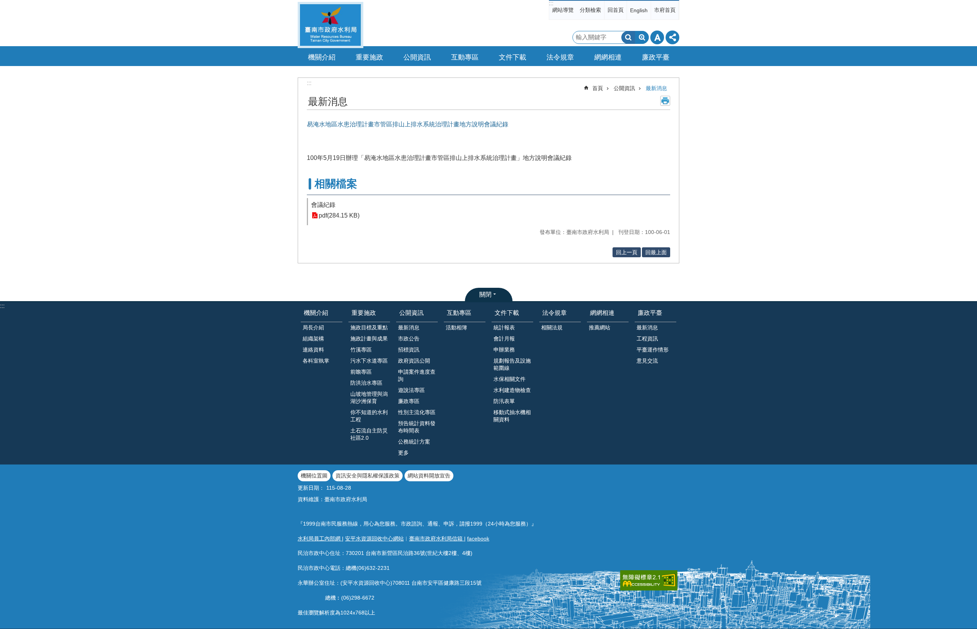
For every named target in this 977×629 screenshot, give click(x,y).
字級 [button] (657, 37)
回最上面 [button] (656, 252)
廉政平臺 (650, 313)
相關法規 (552, 327)
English (639, 10)
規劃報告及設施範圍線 (512, 364)
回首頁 (616, 10)
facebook (478, 538)
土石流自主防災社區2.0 (369, 434)
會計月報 (504, 338)
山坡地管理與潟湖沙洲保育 (369, 397)
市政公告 (408, 338)
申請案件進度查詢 (416, 375)
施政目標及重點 (369, 327)
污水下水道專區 (369, 361)
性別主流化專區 (416, 412)
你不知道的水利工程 (369, 416)
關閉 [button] (485, 294)
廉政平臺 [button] (655, 57)
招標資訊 (408, 350)
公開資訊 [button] (417, 57)
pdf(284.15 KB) (339, 215)
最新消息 (656, 88)
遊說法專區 (411, 390)
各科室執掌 (316, 361)
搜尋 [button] (628, 37)
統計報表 (504, 327)
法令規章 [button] (560, 57)
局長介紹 (313, 327)
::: (551, 3)
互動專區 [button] (465, 57)
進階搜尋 (642, 37)
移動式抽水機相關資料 (512, 416)
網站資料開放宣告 (429, 476)
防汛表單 (504, 401)
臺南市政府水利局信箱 (436, 538)
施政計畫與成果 (369, 338)
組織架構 (313, 338)
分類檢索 (590, 10)
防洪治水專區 (366, 383)
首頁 (597, 88)
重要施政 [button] (369, 57)
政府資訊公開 (414, 361)
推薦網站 (599, 327)
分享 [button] (672, 37)
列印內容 (665, 101)
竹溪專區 (361, 350)
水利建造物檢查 (512, 390)
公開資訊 (624, 88)
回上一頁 (626, 252)
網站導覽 (563, 10)
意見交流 (647, 361)
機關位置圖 (314, 476)
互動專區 (459, 313)
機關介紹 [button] (321, 57)
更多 (403, 453)
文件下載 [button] (512, 57)
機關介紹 (316, 313)
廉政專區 (408, 401)
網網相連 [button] (608, 57)
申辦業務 (504, 350)
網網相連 (602, 313)
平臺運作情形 (653, 350)
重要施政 (363, 313)
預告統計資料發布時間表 (416, 427)
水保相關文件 (509, 379)
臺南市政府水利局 (330, 25)
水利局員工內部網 (320, 538)
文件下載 (507, 313)
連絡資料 (313, 350)
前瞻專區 (361, 372)
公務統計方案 (414, 442)
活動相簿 (456, 327)
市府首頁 (665, 10)
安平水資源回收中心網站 (374, 538)
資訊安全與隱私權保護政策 (367, 476)
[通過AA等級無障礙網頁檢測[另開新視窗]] (648, 580)
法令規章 (554, 313)
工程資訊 (647, 338)
